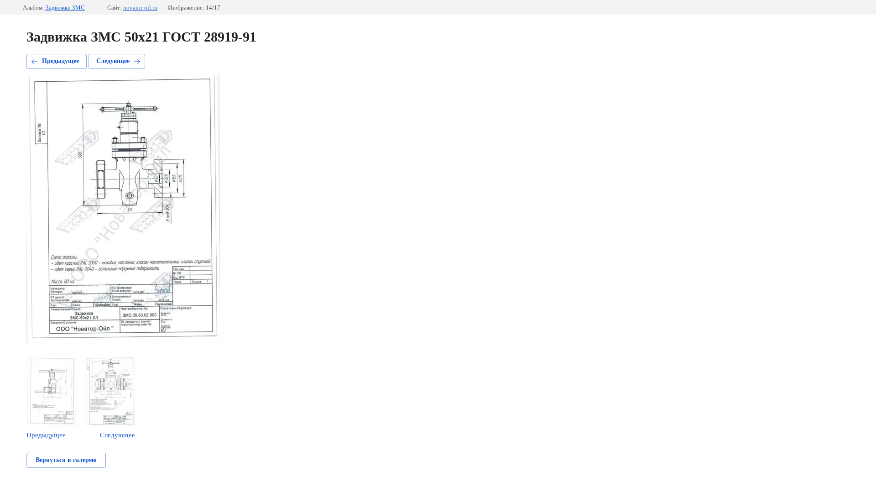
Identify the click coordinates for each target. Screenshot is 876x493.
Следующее (113, 61)
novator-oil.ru (140, 7)
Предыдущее (60, 61)
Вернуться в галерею (66, 459)
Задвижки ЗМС (65, 7)
